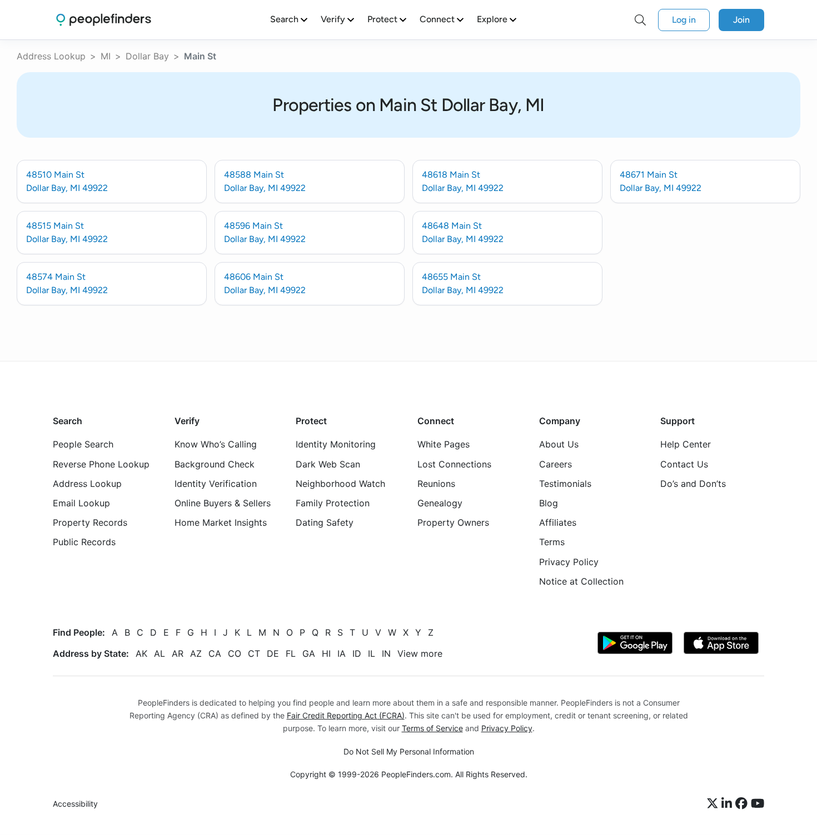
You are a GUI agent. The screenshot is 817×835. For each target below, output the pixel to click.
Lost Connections (454, 464)
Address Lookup (51, 56)
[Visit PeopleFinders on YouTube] (757, 804)
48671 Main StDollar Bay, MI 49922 (660, 181)
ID (356, 653)
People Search (83, 444)
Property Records (90, 523)
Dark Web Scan (328, 464)
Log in (684, 19)
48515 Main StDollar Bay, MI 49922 (67, 232)
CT (254, 653)
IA (341, 653)
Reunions (436, 483)
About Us (559, 444)
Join (741, 19)
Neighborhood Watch (340, 483)
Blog (548, 503)
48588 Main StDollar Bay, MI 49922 (265, 181)
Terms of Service (432, 728)
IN (386, 653)
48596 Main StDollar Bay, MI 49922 (265, 232)
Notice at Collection (581, 581)
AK (141, 653)
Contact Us (684, 464)
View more (419, 653)
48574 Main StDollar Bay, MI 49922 (67, 283)
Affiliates (557, 523)
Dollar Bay (147, 56)
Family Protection (333, 503)
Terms (552, 542)
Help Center (685, 444)
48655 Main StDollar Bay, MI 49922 (463, 283)
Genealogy (439, 503)
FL (291, 653)
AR (177, 653)
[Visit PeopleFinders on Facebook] (743, 804)
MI (106, 56)
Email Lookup (81, 503)
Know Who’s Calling (216, 444)
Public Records (84, 542)
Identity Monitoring (336, 444)
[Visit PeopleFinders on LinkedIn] (728, 804)
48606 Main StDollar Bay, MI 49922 (265, 283)
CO (234, 653)
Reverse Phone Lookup (101, 464)
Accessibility (75, 804)
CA (214, 653)
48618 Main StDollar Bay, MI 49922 (463, 181)
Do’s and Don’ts (693, 483)
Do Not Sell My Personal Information (408, 752)
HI (326, 653)
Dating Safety (324, 523)
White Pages (443, 444)
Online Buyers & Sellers (223, 503)
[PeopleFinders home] (104, 20)
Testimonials (565, 483)
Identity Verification (216, 483)
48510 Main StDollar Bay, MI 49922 (67, 181)
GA (308, 653)
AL (159, 653)
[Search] (640, 20)
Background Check (215, 464)
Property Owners (453, 523)
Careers (555, 464)
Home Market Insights (221, 523)
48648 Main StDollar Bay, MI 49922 (463, 232)
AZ (196, 653)
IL (371, 653)
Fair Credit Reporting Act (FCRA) (346, 715)
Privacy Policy (569, 561)
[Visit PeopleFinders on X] (714, 804)
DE (273, 653)
